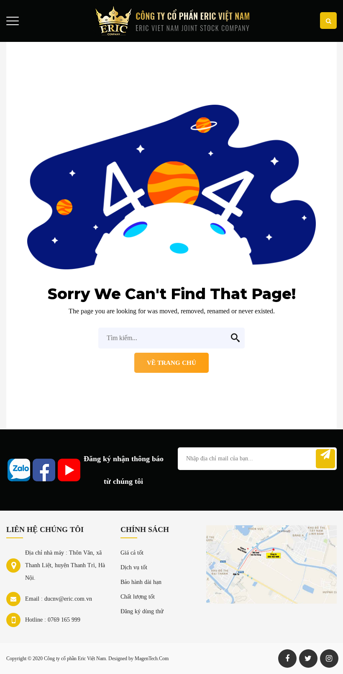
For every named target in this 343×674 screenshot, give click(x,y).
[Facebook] (287, 658)
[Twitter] (308, 658)
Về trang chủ (171, 362)
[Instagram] (329, 658)
